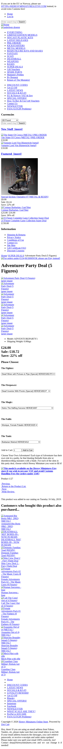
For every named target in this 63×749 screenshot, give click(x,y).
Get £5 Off (12, 87)
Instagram (11, 703)
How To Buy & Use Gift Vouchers (23, 101)
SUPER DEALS (16, 255)
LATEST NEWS (15, 90)
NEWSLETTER (15, 106)
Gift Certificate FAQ (16, 248)
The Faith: (6, 419)
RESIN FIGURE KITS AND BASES (25, 51)
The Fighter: (7, 368)
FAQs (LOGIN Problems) (19, 109)
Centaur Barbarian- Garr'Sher (14, 210)
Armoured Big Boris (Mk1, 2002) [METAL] (10, 526)
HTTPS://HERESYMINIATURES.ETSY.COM (23, 6)
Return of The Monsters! (18, 80)
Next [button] (4, 489)
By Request (12, 77)
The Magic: (7, 402)
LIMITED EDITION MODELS (22, 35)
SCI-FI (10, 56)
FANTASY (12, 53)
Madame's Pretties (15, 74)
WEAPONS (13, 61)
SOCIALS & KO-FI (16, 93)
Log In (10, 16)
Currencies (7, 114)
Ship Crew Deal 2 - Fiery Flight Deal (10, 564)
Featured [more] (11, 153)
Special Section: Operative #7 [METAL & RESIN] (24, 197)
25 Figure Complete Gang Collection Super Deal (23, 220)
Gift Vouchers (13, 69)
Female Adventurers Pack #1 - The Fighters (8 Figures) (10, 622)
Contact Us (12, 103)
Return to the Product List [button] (13, 486)
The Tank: (6, 436)
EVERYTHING (14, 32)
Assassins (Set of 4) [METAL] (10, 633)
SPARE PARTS (14, 72)
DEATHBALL (14, 59)
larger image (7, 291)
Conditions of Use (15, 240)
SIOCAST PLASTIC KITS (20, 37)
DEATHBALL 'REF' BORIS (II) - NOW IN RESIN (11, 542)
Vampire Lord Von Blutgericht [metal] (18, 145)
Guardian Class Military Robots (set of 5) (10, 672)
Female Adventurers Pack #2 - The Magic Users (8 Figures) (11, 582)
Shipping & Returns (16, 234)
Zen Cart (5, 724)
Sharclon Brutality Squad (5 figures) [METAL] (9, 648)
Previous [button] (5, 483)
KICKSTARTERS (16, 45)
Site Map (11, 245)
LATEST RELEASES (17, 40)
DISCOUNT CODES (17, 85)
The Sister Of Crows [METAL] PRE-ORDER (22, 137)
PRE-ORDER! (14, 43)
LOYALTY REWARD (18, 693)
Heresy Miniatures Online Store (33, 721)
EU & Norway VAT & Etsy (20, 95)
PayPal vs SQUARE (16, 714)
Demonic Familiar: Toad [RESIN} (9, 554)
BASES (11, 64)
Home (10, 14)
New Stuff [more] (11, 129)
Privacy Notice (14, 237)
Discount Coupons (15, 250)
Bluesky (11, 698)
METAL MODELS (16, 48)
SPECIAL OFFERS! (17, 98)
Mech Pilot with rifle (10, 658)
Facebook (11, 706)
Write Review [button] (8, 491)
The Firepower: (9, 385)
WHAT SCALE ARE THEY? (21, 711)
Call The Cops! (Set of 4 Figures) (10, 604)
